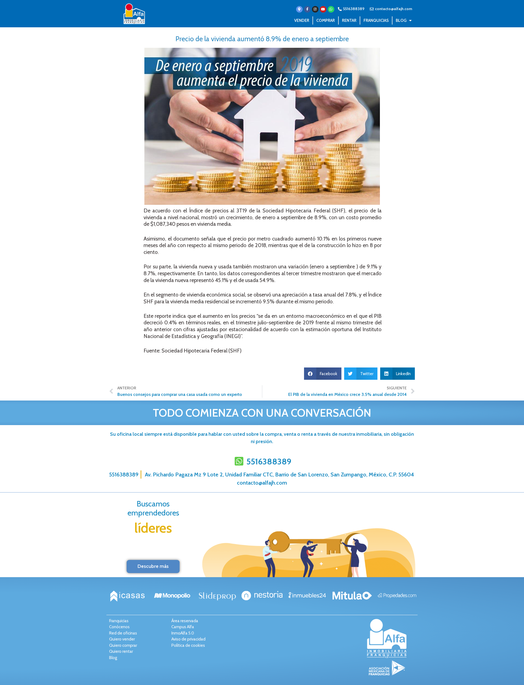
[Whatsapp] (331, 9)
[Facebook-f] (307, 9)
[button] (323, 373)
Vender (301, 20)
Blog (401, 20)
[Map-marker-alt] (299, 9)
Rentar (349, 20)
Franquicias (376, 20)
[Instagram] (315, 9)
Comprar (325, 20)
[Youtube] (323, 9)
